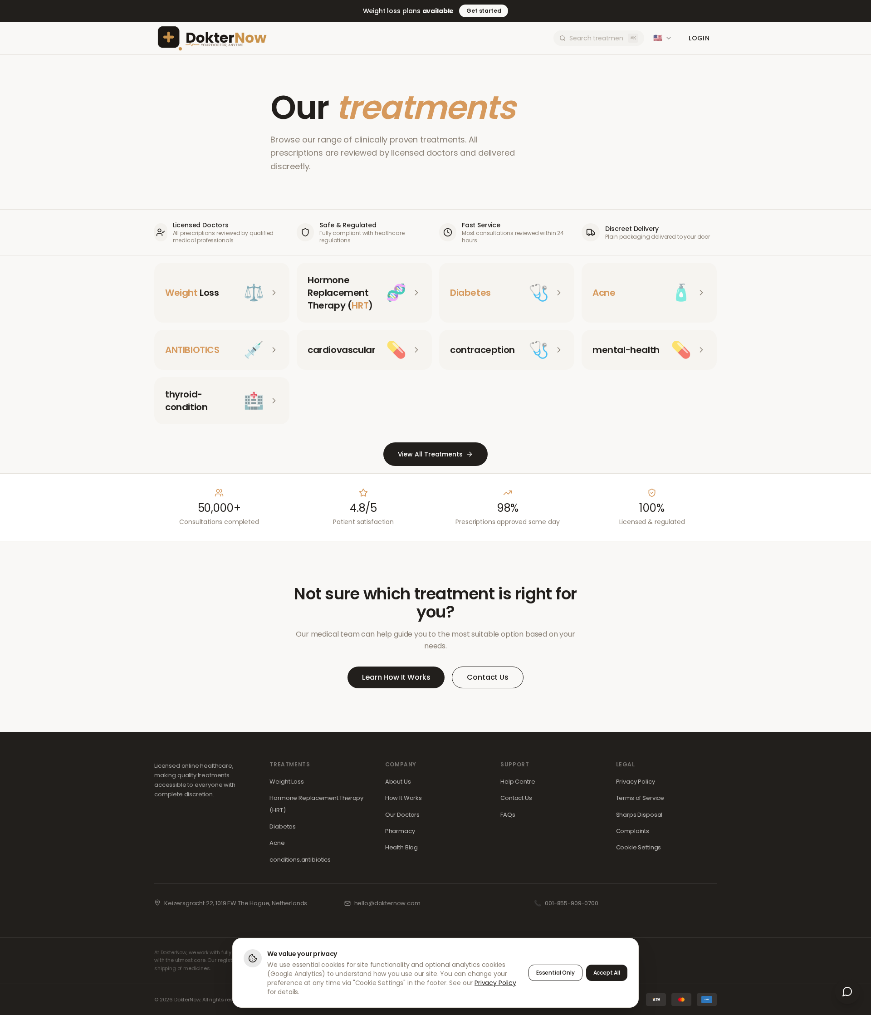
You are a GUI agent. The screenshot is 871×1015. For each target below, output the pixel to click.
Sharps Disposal (639, 814)
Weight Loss (286, 781)
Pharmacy (400, 831)
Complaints (632, 831)
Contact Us (487, 677)
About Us (398, 781)
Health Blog (401, 847)
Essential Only (555, 972)
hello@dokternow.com (387, 903)
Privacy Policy (635, 781)
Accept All (606, 972)
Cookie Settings (638, 847)
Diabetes (282, 826)
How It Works (403, 798)
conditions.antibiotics (299, 859)
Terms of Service (640, 798)
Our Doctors (402, 814)
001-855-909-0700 (571, 903)
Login (699, 38)
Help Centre (517, 781)
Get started (483, 11)
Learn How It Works (396, 677)
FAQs (507, 814)
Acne (276, 842)
